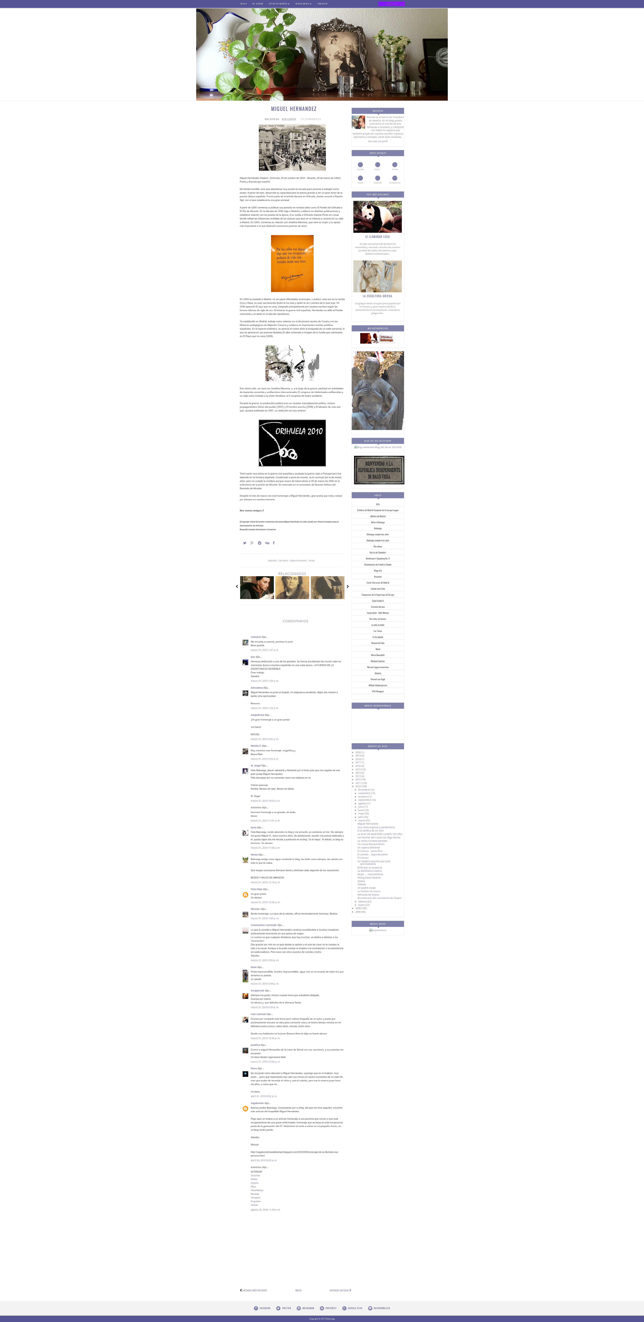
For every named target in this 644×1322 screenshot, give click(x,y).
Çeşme (254, 1182)
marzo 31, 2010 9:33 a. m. (265, 758)
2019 (358, 755)
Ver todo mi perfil (378, 141)
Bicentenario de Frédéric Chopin (377, 564)
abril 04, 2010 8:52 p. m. (264, 1160)
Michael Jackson (378, 661)
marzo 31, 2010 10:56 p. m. (265, 1061)
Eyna (253, 827)
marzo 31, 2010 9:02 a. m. (265, 739)
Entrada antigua (339, 1290)
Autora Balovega (378, 522)
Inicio (298, 1290)
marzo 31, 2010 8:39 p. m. (265, 1007)
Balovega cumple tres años (378, 540)
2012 (358, 779)
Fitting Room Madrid (369, 877)
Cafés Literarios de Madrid (378, 582)
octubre (363, 796)
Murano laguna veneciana (378, 667)
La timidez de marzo (369, 891)
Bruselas (378, 576)
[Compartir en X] (243, 543)
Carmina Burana (378, 606)
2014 (358, 772)
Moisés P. (256, 745)
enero (361, 904)
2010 (358, 786)
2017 (358, 762)
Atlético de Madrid (378, 516)
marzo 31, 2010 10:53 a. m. (265, 800)
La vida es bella (377, 625)
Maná (378, 649)
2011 (358, 783)
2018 (358, 759)
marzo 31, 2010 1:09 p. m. (265, 918)
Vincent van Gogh (378, 679)
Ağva (253, 1186)
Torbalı (254, 1205)
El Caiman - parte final (370, 851)
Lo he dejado (378, 637)
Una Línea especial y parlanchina (376, 827)
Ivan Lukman (258, 1014)
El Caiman (363, 857)
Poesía (312, 560)
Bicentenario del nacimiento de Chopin (379, 898)
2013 (358, 776)
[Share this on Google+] (250, 543)
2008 (358, 911)
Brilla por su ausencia (370, 867)
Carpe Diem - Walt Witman (378, 612)
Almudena (257, 687)
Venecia (378, 673)
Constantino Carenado (264, 925)
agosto (362, 803)
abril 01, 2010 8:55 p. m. (264, 1096)
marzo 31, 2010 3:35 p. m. (265, 960)
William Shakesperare (378, 685)
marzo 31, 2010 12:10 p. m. (265, 882)
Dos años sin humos (377, 618)
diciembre (364, 789)
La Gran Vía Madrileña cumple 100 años (380, 833)
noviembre (364, 793)
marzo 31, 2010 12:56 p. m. (265, 902)
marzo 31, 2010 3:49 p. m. (265, 983)
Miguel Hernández (299, 560)
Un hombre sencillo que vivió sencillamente (374, 863)
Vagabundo (257, 1103)
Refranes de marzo (368, 894)
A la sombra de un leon (371, 830)
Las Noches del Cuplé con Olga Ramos (379, 837)
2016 (358, 765)
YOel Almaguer (378, 691)
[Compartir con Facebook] (272, 543)
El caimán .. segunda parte (373, 854)
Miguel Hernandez (368, 823)
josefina (255, 1044)
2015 (358, 769)
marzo (362, 820)
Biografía (272, 560)
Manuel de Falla (377, 643)
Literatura (283, 560)
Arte (378, 504)
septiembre (365, 799)
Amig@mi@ (257, 990)
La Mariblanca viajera (370, 870)
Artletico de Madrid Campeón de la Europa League (378, 510)
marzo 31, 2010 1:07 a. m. (265, 650)
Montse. (255, 908)
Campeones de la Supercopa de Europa (378, 594)
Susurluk (255, 1175)
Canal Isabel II (378, 600)
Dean (254, 967)
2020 (358, 752)
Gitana (361, 881)
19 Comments (311, 119)
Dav (253, 656)
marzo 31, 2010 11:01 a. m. (265, 820)
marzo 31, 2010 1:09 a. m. (265, 680)
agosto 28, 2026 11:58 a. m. (266, 1209)
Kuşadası (256, 1201)
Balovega (378, 528)
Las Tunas (378, 631)
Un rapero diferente (369, 847)
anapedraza (257, 714)
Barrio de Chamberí (378, 552)
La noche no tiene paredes (372, 840)
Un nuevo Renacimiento (371, 844)
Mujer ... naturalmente (370, 874)
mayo (361, 813)
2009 (358, 908)
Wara (254, 1068)
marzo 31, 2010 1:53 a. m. (265, 708)
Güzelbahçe (257, 1190)
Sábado (362, 884)
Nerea (254, 854)
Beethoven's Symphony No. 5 (378, 558)
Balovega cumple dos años (378, 534)
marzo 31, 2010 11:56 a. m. (265, 847)
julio (361, 806)
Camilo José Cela (378, 588)
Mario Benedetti (378, 655)
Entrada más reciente (255, 1290)
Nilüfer (254, 1179)
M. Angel (256, 765)
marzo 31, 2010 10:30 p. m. (265, 1038)
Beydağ (255, 1194)
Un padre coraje (367, 887)
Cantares (256, 636)
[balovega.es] (377, 342)
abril (361, 817)
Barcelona (378, 546)
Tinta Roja (256, 889)
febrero (362, 901)
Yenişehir (255, 1197)
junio (361, 810)
